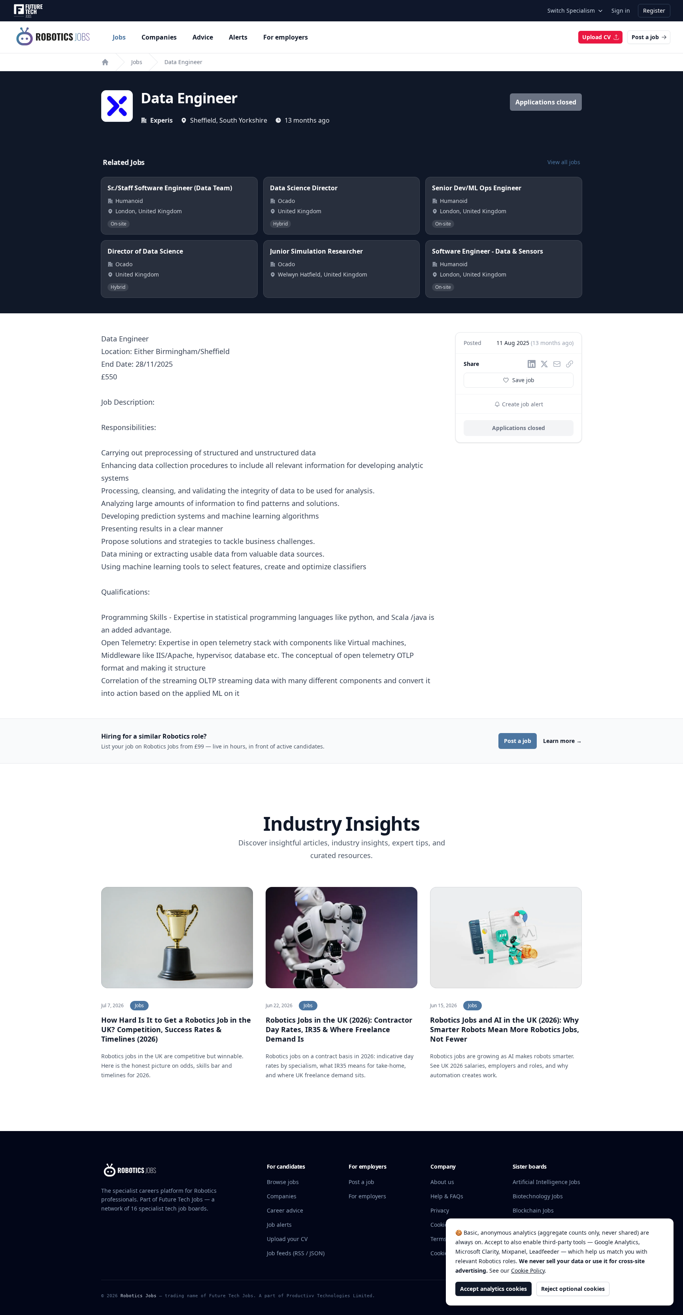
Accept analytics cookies (493, 1288)
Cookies (440, 1224)
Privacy (439, 1210)
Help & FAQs (446, 1196)
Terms (438, 1239)
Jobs (119, 37)
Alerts (238, 37)
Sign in (620, 10)
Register (654, 10)
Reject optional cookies (573, 1288)
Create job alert (521, 404)
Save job (523, 380)
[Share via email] (557, 364)
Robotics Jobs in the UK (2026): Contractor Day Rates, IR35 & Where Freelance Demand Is (339, 1029)
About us (442, 1182)
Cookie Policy (528, 1270)
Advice (202, 37)
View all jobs (563, 162)
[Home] (105, 62)
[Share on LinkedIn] (532, 364)
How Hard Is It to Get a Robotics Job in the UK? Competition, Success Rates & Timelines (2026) (176, 1029)
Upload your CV (287, 1239)
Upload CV (596, 37)
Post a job (645, 37)
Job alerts (279, 1224)
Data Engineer (183, 62)
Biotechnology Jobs (538, 1196)
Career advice (285, 1210)
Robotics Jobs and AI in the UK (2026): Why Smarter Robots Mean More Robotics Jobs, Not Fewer (504, 1029)
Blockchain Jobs (533, 1210)
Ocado (286, 201)
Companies (159, 37)
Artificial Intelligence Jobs (546, 1182)
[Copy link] (570, 364)
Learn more (562, 741)
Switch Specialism (571, 10)
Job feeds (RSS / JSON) (296, 1253)
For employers (285, 37)
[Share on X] (544, 364)
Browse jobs (283, 1182)
